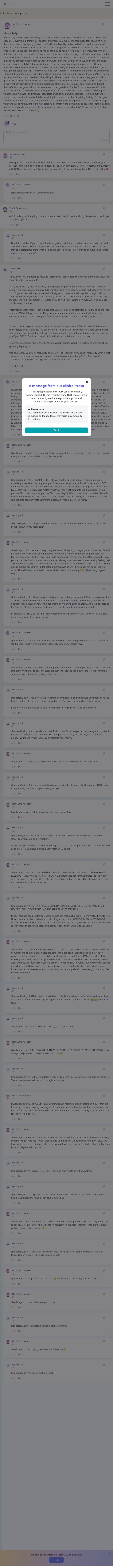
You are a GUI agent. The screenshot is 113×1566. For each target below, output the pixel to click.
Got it (56, 430)
